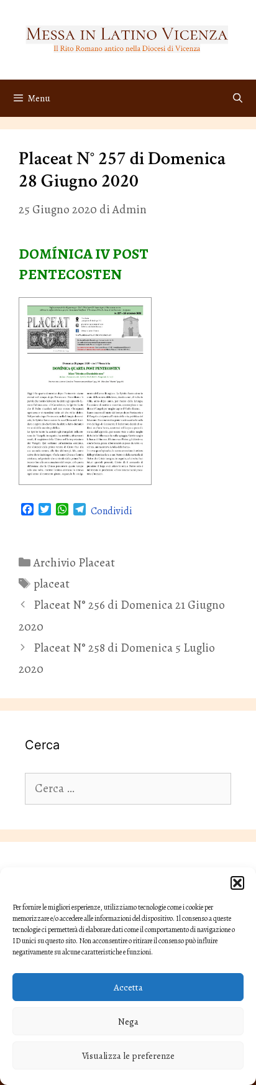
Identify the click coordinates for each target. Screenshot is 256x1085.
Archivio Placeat (74, 563)
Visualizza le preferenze (128, 1056)
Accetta (128, 987)
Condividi (111, 511)
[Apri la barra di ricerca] (237, 98)
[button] (237, 883)
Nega (128, 1021)
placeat (52, 584)
